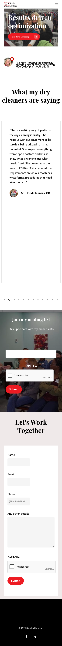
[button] (56, 4)
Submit (13, 389)
